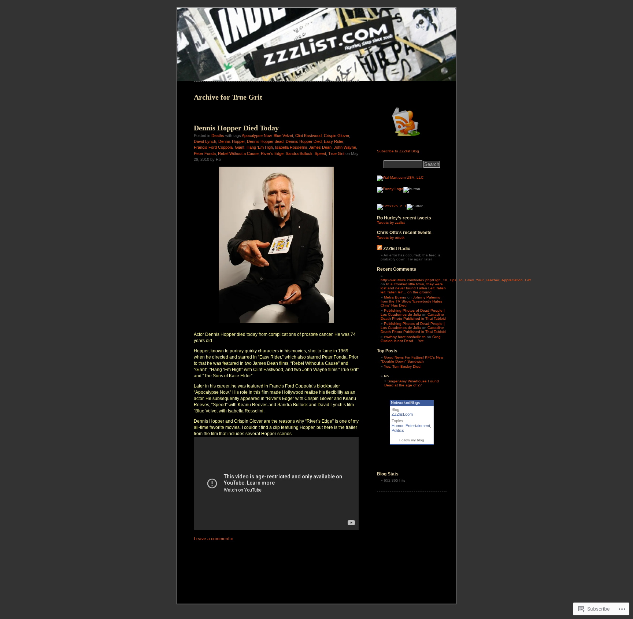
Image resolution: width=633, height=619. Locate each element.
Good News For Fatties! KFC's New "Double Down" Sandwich (412, 359)
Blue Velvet (283, 135)
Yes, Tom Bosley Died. (403, 366)
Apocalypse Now (256, 135)
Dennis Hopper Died (304, 141)
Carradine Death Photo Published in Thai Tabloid (413, 316)
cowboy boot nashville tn (405, 337)
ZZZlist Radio (396, 248)
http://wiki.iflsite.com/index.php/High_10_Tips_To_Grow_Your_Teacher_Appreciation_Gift (456, 280)
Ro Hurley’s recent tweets (404, 217)
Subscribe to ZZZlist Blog (398, 151)
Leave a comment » (213, 538)
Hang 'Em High (260, 147)
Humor (397, 425)
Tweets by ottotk (390, 238)
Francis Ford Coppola (213, 147)
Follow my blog (411, 440)
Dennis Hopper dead (265, 141)
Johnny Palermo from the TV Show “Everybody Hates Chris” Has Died (411, 301)
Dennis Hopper (231, 141)
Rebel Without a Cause (238, 153)
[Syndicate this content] (379, 248)
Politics (398, 430)
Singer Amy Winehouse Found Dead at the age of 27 (411, 383)
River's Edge (272, 153)
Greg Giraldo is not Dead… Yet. (411, 339)
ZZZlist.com (402, 414)
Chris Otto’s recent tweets (404, 232)
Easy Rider (333, 141)
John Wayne (345, 147)
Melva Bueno (395, 297)
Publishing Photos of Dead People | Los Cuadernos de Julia (413, 312)
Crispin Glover (336, 135)
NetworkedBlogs (405, 402)
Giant (239, 147)
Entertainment (418, 425)
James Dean (320, 147)
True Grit (336, 153)
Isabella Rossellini (291, 147)
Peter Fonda (205, 153)
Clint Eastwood (308, 135)
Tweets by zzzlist (391, 222)
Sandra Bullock (299, 153)
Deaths (217, 135)
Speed (320, 153)
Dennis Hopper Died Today (236, 128)
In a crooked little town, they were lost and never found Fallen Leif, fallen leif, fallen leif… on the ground (413, 288)
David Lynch (205, 141)
